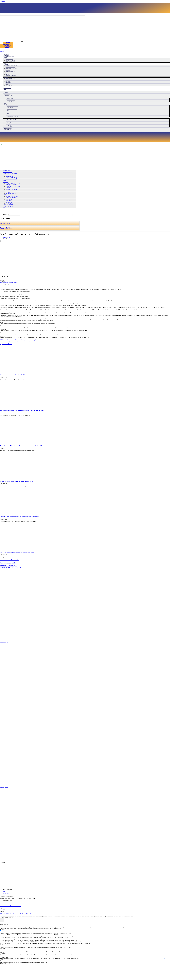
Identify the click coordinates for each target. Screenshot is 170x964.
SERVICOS (6, 64)
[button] (85, 279)
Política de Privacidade (7, 900)
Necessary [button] (2, 929)
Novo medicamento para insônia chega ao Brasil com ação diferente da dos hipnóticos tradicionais (22, 410)
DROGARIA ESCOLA (10, 79)
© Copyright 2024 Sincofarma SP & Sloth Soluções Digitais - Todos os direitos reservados (19, 913)
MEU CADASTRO (9, 59)
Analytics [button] (2, 952)
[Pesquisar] (22, 41)
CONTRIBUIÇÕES (7, 55)
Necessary (4, 930)
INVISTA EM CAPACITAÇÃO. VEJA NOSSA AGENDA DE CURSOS (10, 566)
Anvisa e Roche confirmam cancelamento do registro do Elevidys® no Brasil (17, 481)
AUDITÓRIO (8, 81)
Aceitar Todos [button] (11, 917)
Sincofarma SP (3, 1)
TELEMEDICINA (9, 85)
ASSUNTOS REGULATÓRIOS (11, 65)
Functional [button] (2, 944)
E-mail (1, 910)
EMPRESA (8, 42)
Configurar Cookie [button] (4, 917)
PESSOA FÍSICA (7, 47)
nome (1, 908)
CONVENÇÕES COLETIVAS (9, 56)
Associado (1, 167)
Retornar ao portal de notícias (9, 560)
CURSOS (8, 70)
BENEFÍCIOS (6, 77)
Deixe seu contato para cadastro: (10, 906)
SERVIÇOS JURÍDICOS (10, 67)
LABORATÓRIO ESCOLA (10, 71)
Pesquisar (5, 41)
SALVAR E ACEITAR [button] (5, 963)
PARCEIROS (8, 84)
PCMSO (5, 63)
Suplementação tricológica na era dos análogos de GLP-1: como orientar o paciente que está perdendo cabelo (24, 374)
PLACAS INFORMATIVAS (8, 86)
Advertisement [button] (3, 955)
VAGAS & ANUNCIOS (7, 88)
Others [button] (1, 959)
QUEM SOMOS (6, 54)
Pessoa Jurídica (5, 228)
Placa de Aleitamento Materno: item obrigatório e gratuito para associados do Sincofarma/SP (21, 445)
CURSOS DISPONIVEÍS (10, 61)
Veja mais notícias (6, 344)
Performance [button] (2, 948)
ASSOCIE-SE (6, 44)
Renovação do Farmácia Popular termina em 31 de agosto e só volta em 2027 (17, 552)
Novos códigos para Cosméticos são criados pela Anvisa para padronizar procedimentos (19, 516)
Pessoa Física (5, 223)
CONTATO (5, 89)
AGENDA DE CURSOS (10, 60)
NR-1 (8, 113)
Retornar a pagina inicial (8, 563)
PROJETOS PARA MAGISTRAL (11, 75)
